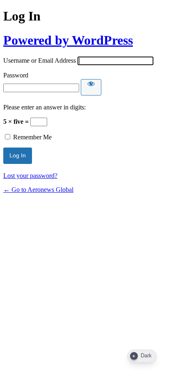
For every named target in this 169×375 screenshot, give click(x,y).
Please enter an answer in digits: (44, 107)
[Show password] (91, 87)
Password (15, 75)
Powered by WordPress (68, 40)
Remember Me (32, 137)
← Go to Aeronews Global (38, 189)
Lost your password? (30, 175)
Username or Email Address (39, 60)
